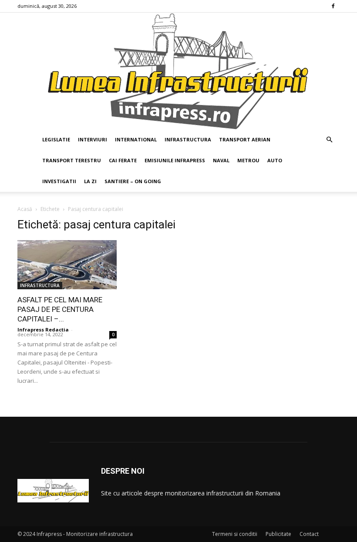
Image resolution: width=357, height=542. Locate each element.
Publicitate (278, 534)
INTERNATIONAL (136, 139)
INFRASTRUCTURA (188, 139)
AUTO (274, 160)
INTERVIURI (92, 139)
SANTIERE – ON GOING (132, 181)
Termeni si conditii (234, 534)
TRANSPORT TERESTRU (71, 160)
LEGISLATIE (56, 139)
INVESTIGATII (59, 181)
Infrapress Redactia (43, 329)
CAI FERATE (123, 160)
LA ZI (90, 181)
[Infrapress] (178, 71)
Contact (309, 534)
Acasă (24, 209)
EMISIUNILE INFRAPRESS (175, 160)
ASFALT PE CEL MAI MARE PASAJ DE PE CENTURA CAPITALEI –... (59, 309)
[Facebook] (333, 6)
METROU (248, 160)
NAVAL (221, 160)
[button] (329, 140)
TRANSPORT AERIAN (244, 139)
